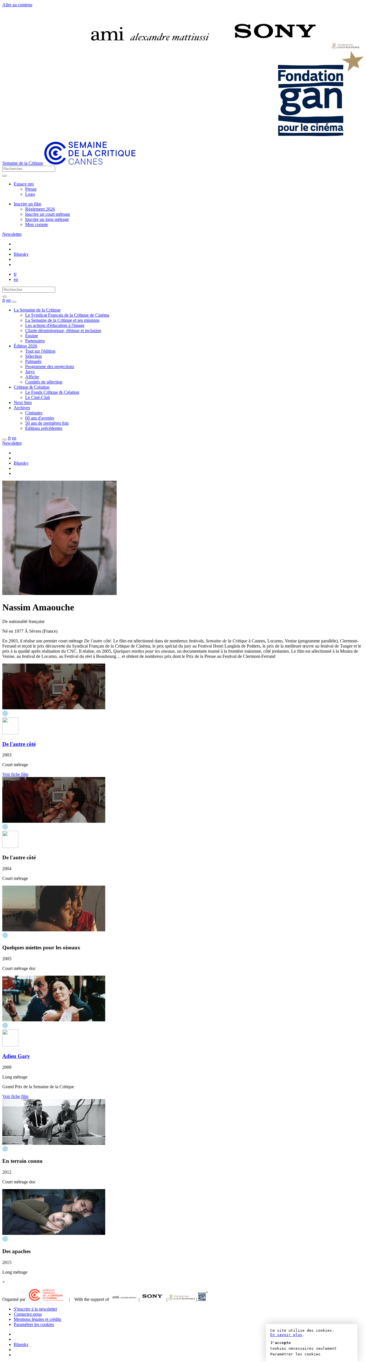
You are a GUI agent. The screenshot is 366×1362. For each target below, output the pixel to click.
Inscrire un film (27, 203)
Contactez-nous (28, 1314)
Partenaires (35, 340)
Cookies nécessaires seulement (303, 1348)
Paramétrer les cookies (34, 1324)
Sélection (33, 356)
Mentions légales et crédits (37, 1319)
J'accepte (280, 1343)
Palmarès (33, 361)
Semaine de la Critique (22, 163)
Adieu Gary (16, 1056)
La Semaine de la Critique (37, 309)
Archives (22, 407)
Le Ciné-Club (37, 397)
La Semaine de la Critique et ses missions (62, 320)
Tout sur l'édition (40, 351)
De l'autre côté (19, 744)
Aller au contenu (17, 4)
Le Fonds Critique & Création (52, 392)
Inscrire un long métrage (47, 219)
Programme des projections (49, 366)
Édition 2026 (25, 346)
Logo (30, 194)
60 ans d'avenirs (39, 418)
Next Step (23, 402)
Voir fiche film (15, 774)
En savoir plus (286, 1335)
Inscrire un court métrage (47, 214)
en (16, 279)
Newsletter (12, 234)
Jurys (30, 371)
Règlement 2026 (40, 209)
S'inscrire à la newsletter (35, 1309)
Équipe (31, 335)
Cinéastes (33, 412)
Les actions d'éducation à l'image (54, 325)
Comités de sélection (43, 382)
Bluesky (21, 254)
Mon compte (36, 224)
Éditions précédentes (43, 428)
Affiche (32, 376)
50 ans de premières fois (47, 423)
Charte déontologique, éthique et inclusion (63, 330)
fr (15, 274)
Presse (31, 189)
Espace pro (24, 183)
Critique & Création (31, 387)
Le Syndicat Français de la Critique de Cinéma (67, 315)
